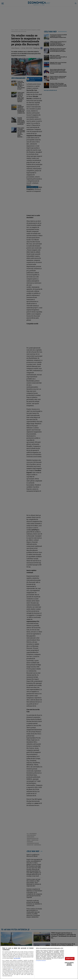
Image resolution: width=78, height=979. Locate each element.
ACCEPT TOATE (69, 958)
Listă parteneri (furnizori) (41, 960)
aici (11, 969)
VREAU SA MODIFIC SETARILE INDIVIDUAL (69, 964)
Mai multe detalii (17, 958)
